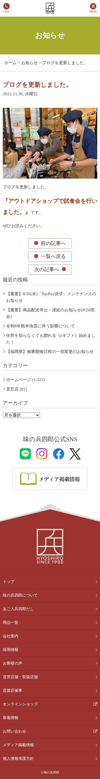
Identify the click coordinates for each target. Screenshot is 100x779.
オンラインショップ (20, 704)
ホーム (10, 63)
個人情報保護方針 (18, 759)
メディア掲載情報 (18, 745)
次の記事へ (46, 269)
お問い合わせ (14, 731)
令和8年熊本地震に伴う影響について (40, 326)
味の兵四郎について (20, 595)
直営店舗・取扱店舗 (20, 677)
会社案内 (10, 636)
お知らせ (29, 63)
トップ (8, 582)
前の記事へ (53, 243)
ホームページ (18, 379)
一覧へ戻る (53, 256)
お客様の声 (12, 663)
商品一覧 (10, 622)
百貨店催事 (12, 690)
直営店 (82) (16, 389)
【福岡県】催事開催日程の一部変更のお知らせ (50, 351)
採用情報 (10, 650)
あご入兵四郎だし (18, 609)
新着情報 (10, 718)
